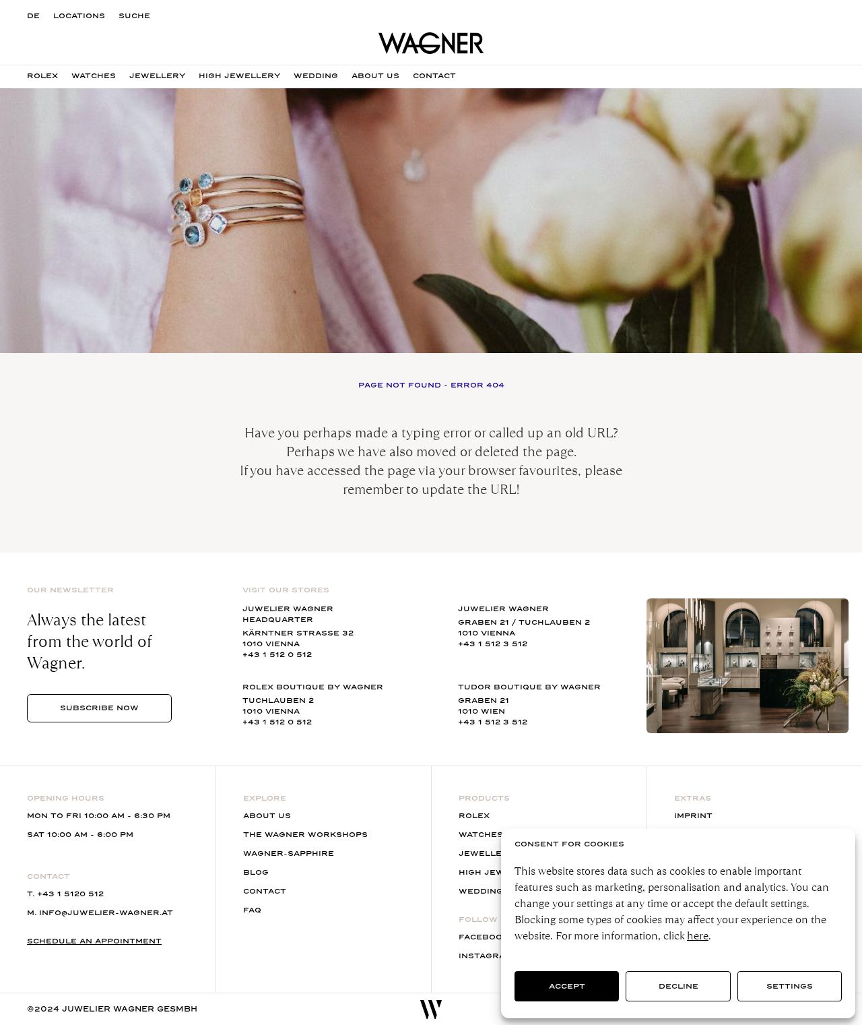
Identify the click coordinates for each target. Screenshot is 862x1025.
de (33, 15)
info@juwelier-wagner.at (106, 912)
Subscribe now (99, 708)
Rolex (42, 75)
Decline (678, 986)
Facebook (483, 937)
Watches (93, 75)
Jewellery (157, 75)
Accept (567, 986)
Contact (434, 75)
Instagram (485, 956)
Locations (79, 15)
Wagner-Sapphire (288, 853)
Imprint (693, 815)
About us (375, 75)
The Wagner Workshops (305, 834)
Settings (789, 986)
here (697, 935)
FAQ (252, 910)
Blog (256, 872)
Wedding (316, 75)
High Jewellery (239, 75)
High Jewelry (494, 872)
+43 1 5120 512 (70, 894)
